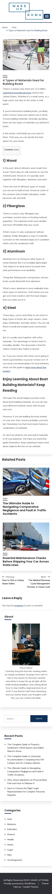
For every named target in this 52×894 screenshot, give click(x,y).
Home (10, 844)
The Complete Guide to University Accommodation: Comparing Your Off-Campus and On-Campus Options (26, 759)
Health (10, 839)
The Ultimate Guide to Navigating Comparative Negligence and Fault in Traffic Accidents (24, 508)
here (38, 697)
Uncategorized (14, 860)
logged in (19, 605)
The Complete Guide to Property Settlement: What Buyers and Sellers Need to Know (25, 747)
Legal (10, 849)
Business (11, 824)
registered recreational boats (17, 92)
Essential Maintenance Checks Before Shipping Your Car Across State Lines (26, 561)
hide (16, 149)
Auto (5, 75)
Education (12, 829)
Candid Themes (30, 886)
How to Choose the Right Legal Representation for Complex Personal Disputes (26, 791)
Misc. (9, 854)
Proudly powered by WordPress (20, 883)
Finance (11, 834)
